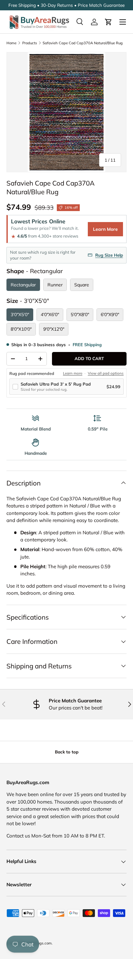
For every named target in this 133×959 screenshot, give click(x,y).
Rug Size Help (109, 255)
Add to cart (89, 358)
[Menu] (123, 22)
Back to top (66, 751)
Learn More (105, 229)
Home (11, 43)
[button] (108, 22)
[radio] (23, 285)
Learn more (72, 373)
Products (29, 43)
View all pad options (106, 373)
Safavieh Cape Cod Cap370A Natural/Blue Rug (83, 43)
